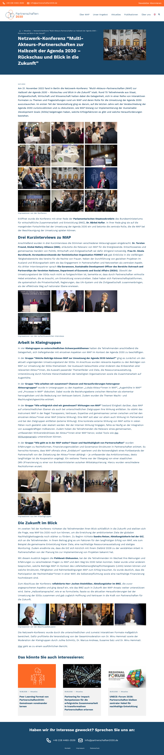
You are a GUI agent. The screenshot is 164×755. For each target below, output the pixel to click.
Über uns (146, 14)
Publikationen (131, 14)
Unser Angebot (100, 14)
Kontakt (67, 748)
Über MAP (84, 14)
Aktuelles (116, 14)
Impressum (80, 748)
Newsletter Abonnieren (150, 3)
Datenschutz (94, 748)
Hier (20, 646)
